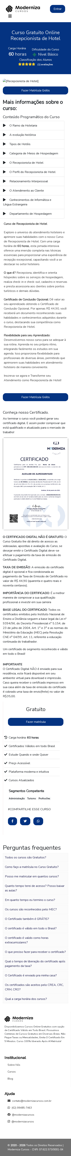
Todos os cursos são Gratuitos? (25, 857)
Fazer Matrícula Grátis (35, 90)
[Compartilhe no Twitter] (25, 821)
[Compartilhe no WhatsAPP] (38, 821)
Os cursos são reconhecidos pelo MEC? (31, 909)
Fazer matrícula (36, 722)
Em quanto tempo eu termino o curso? (30, 900)
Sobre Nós (14, 1065)
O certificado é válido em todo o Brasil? (31, 928)
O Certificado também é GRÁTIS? (27, 919)
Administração (17, 798)
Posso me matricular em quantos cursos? (32, 876)
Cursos (12, 1071)
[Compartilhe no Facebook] (12, 821)
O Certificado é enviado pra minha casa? (31, 975)
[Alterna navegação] (10, 16)
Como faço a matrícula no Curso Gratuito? (32, 867)
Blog (10, 1079)
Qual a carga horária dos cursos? (26, 999)
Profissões (44, 798)
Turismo (31, 798)
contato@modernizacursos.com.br (31, 1101)
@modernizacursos (23, 1115)
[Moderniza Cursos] (23, 9)
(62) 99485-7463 (22, 1108)
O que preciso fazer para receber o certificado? (35, 952)
